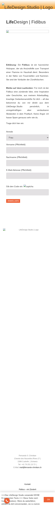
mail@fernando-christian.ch (31, 467)
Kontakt (27, 484)
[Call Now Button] (7, 501)
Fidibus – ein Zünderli (27, 489)
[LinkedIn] (25, 471)
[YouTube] (30, 471)
